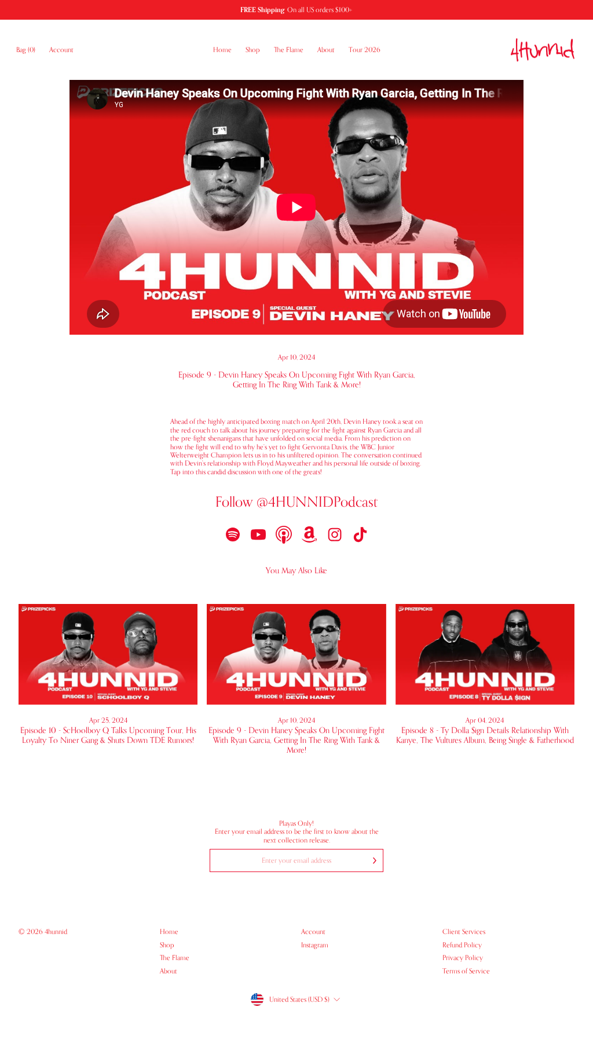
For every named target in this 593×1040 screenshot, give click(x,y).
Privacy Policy (462, 958)
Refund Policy (462, 945)
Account (64, 50)
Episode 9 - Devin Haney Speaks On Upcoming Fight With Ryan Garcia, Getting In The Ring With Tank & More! (296, 740)
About (326, 50)
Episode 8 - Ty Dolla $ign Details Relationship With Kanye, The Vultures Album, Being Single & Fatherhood (485, 735)
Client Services (463, 932)
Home (222, 50)
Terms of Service (466, 971)
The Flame (288, 50)
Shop (253, 50)
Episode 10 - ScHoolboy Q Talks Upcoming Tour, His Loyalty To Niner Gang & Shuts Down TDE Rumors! (108, 735)
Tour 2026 (364, 50)
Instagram (314, 945)
